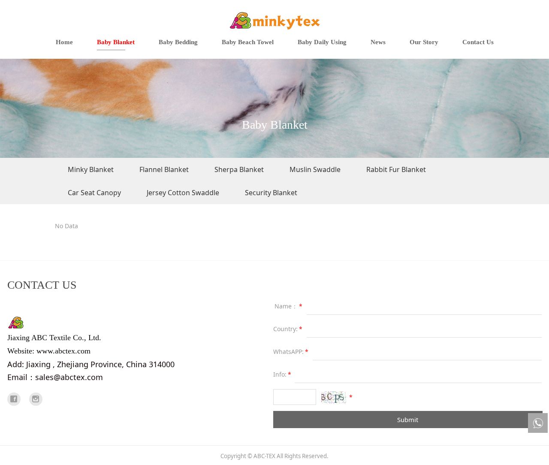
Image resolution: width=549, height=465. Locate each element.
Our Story (424, 42)
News (378, 42)
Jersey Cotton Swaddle (183, 192)
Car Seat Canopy (94, 192)
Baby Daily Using (322, 42)
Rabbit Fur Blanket (396, 169)
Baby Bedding (178, 42)
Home (64, 42)
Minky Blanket (91, 169)
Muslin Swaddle (315, 169)
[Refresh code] (333, 397)
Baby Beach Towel (248, 42)
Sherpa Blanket (239, 169)
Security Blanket (271, 192)
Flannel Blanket (164, 169)
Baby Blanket (116, 42)
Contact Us (478, 42)
